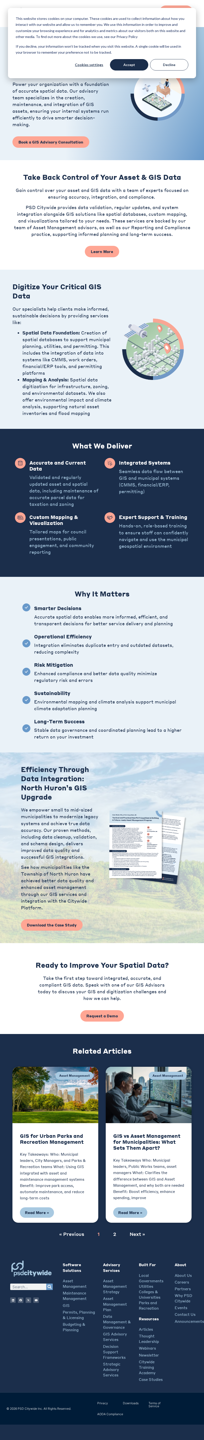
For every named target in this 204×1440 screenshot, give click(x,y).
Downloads (131, 1403)
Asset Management (74, 1075)
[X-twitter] (28, 1300)
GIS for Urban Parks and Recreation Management (52, 1139)
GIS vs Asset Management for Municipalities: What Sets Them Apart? (146, 1142)
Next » (137, 1234)
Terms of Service (154, 1404)
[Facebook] (20, 1300)
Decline (169, 65)
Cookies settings (89, 65)
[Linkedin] (13, 1300)
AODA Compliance (110, 1414)
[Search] (49, 1287)
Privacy (102, 1403)
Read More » (37, 1212)
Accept (129, 65)
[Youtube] (36, 1300)
